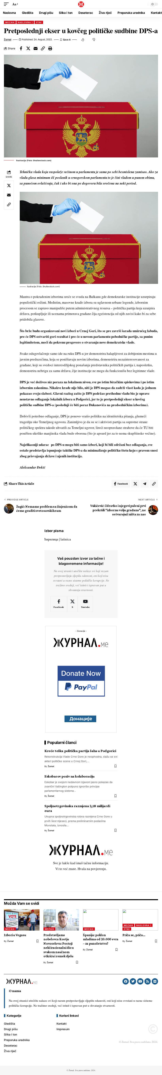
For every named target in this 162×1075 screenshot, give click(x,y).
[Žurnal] (81, 4)
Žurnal (7, 39)
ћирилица (51, 539)
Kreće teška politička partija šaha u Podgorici (80, 751)
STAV (39, 22)
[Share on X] (28, 48)
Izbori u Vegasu (15, 935)
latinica (65, 539)
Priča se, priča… (133, 935)
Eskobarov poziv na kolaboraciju (69, 776)
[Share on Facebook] (21, 48)
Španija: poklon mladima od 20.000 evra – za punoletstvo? (100, 939)
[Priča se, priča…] (140, 920)
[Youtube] (85, 604)
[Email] (35, 48)
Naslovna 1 (25, 22)
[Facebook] (58, 604)
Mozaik (9, 22)
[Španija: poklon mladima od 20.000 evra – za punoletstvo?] (101, 920)
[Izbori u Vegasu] (22, 920)
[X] (72, 604)
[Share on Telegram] (144, 484)
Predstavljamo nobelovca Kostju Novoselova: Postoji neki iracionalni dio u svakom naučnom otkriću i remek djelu (58, 945)
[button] (7, 4)
